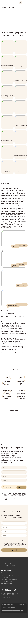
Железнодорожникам (21, 141)
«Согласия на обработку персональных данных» (15, 494)
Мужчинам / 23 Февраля (20, 96)
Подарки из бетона (7, 156)
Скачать (20, 487)
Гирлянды (20, 66)
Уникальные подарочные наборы (7, 111)
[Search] (20, 2)
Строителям (20, 171)
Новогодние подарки (6, 583)
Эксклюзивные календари (7, 126)
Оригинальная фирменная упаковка (11, 575)
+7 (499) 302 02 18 (8, 590)
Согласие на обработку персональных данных (12, 610)
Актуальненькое (6, 570)
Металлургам (7, 171)
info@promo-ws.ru (7, 597)
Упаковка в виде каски (7, 81)
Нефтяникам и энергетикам (21, 111)
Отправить (13, 550)
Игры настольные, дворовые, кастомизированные (9, 580)
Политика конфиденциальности (9, 607)
